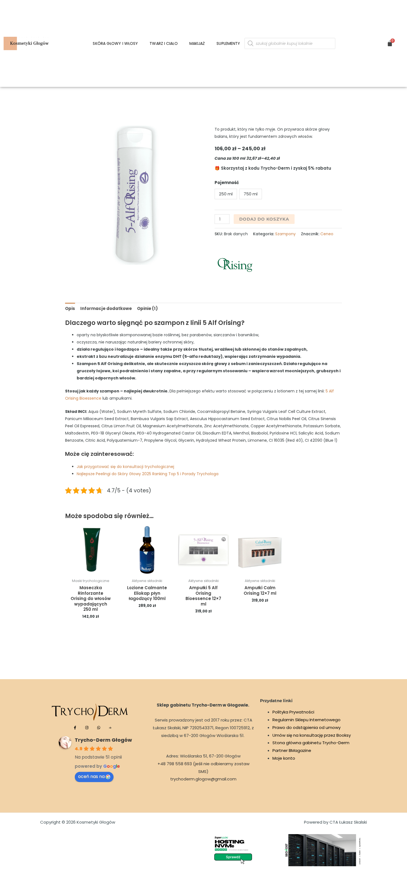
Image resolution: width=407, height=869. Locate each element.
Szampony (285, 234)
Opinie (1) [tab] (147, 308)
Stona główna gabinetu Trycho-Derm (310, 743)
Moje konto (283, 758)
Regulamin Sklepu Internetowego (306, 720)
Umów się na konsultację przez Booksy (311, 735)
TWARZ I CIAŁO (163, 43)
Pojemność (227, 182)
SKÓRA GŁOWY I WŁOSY (115, 43)
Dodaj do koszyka (264, 219)
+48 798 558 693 (175, 764)
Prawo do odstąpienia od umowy (306, 727)
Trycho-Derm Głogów (103, 739)
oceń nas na (91, 776)
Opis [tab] (70, 308)
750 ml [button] (250, 194)
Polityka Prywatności (293, 712)
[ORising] (235, 265)
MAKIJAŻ (197, 43)
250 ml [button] (226, 194)
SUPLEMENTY (228, 43)
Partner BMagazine (291, 750)
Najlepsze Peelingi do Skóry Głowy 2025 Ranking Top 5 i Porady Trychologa (147, 474)
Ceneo (326, 234)
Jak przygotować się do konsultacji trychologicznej (125, 466)
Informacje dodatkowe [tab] (106, 308)
